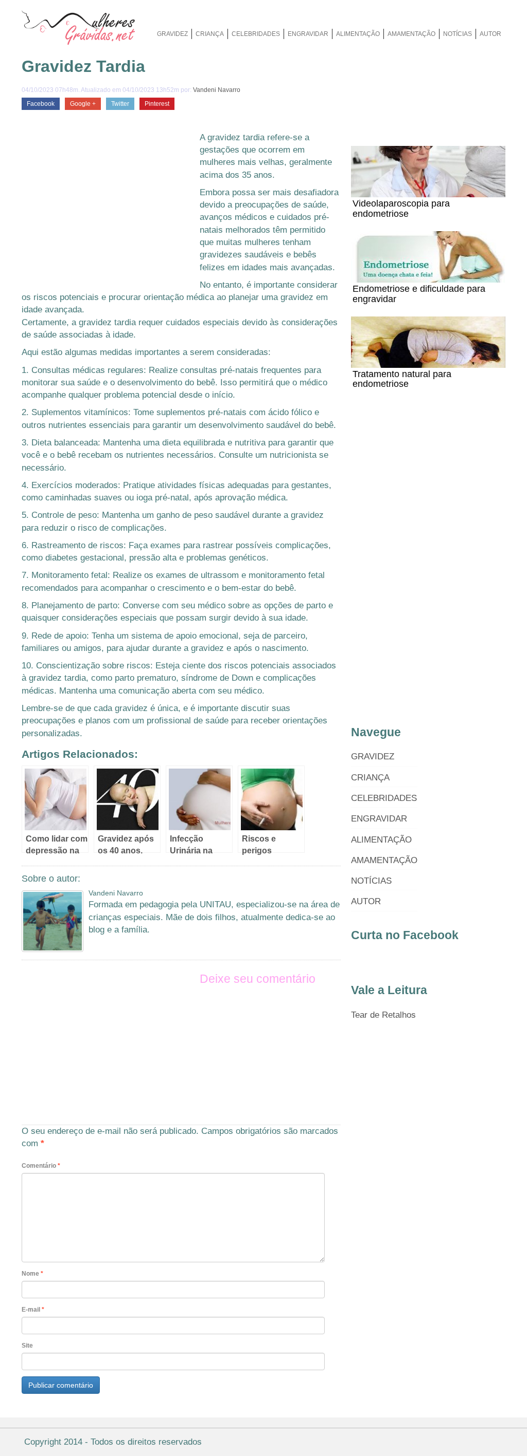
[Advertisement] (108, 209)
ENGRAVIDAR (308, 34)
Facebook (41, 103)
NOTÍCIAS (457, 34)
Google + (83, 103)
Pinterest (157, 103)
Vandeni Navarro (216, 90)
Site (27, 1345)
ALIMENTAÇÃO (358, 34)
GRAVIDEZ (172, 34)
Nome (32, 1273)
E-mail (33, 1309)
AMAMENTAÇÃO (411, 34)
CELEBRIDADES (256, 34)
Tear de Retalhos (383, 1015)
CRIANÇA (210, 34)
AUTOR (490, 34)
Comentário (41, 1165)
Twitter (120, 103)
